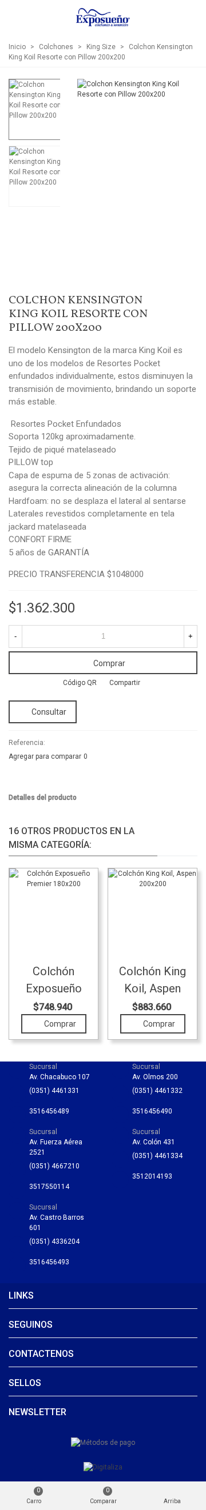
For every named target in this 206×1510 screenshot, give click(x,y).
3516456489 (49, 1111)
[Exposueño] (103, 16)
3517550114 (49, 1187)
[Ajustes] (186, 17)
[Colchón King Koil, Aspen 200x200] (152, 912)
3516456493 (49, 1262)
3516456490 (152, 1111)
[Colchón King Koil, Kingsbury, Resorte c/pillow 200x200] (170, 302)
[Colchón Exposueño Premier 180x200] (188, 302)
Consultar (48, 711)
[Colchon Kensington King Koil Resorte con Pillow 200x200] (183, 184)
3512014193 (152, 1176)
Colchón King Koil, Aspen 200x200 (152, 988)
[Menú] (19, 17)
